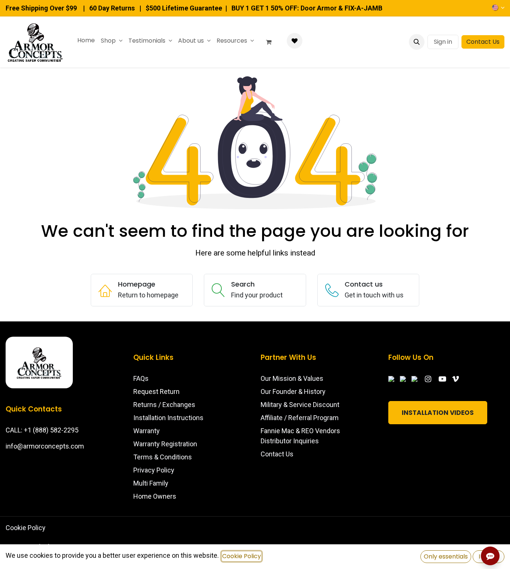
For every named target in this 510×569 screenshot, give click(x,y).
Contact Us (483, 41)
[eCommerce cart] (272, 42)
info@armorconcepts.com (45, 446)
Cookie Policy (26, 528)
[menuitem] (86, 40)
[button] (417, 42)
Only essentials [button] (446, 556)
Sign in (443, 41)
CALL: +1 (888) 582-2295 (42, 430)
